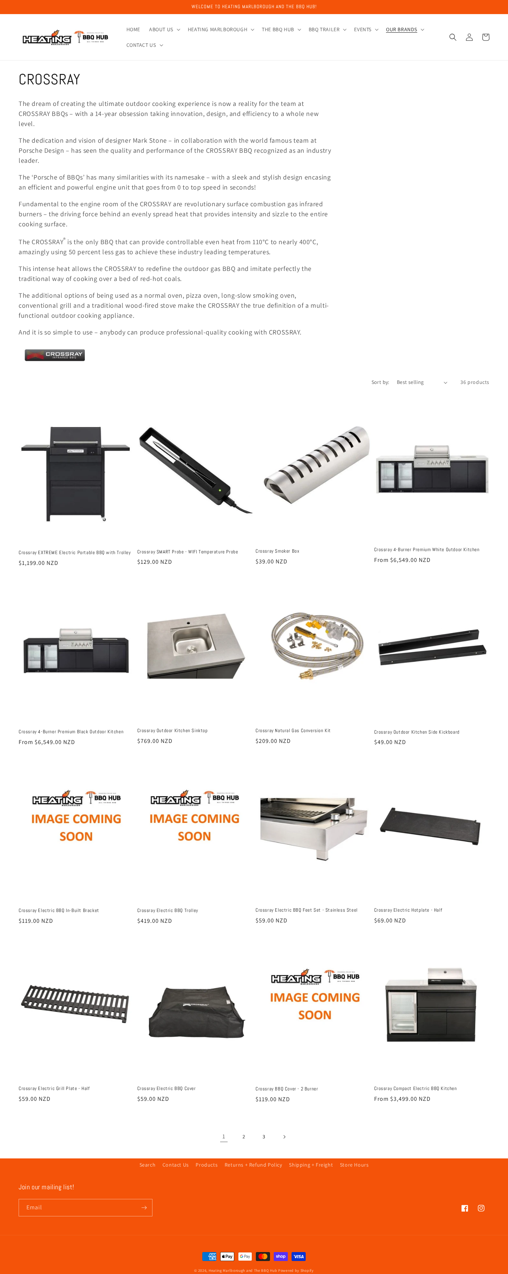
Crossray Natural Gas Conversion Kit (293, 731)
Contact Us (176, 1164)
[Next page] (284, 1137)
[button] (164, 29)
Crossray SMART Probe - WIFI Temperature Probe (187, 552)
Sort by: (380, 382)
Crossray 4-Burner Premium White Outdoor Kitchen (427, 550)
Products (207, 1164)
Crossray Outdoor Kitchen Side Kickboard (417, 732)
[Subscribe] (144, 1207)
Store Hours (354, 1164)
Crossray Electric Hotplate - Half (408, 910)
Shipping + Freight (311, 1164)
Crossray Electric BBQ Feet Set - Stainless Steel (306, 910)
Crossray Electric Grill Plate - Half (54, 1089)
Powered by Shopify (296, 1270)
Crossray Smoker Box (277, 551)
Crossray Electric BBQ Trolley (167, 911)
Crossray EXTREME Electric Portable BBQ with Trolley (75, 553)
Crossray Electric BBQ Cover (166, 1089)
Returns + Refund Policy (253, 1164)
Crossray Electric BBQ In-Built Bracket (59, 911)
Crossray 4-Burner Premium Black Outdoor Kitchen (71, 732)
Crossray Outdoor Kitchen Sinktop (172, 731)
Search (147, 1164)
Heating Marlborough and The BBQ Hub (243, 1270)
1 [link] (223, 1136)
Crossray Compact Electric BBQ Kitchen (415, 1089)
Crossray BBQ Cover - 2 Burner (286, 1089)
